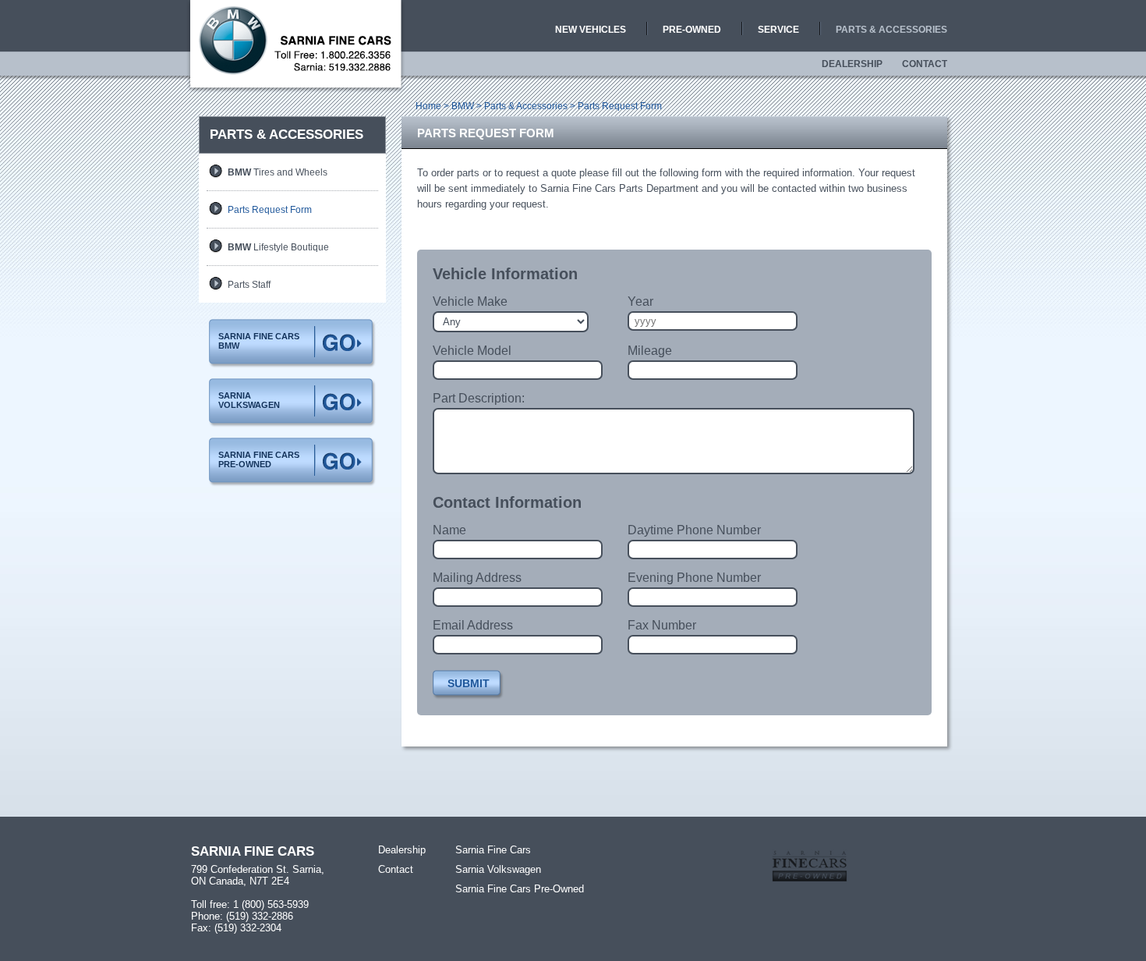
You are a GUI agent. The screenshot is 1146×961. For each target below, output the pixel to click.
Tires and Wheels (277, 172)
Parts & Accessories (891, 29)
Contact (924, 64)
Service (778, 29)
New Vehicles (590, 29)
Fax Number (662, 625)
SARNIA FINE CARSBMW (258, 341)
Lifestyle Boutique (278, 247)
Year (640, 301)
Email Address (473, 625)
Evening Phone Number (694, 577)
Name (449, 530)
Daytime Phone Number (694, 530)
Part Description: (479, 398)
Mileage (650, 350)
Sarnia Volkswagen (498, 869)
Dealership (852, 64)
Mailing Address (477, 577)
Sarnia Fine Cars (493, 850)
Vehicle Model (472, 350)
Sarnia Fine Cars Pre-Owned (519, 889)
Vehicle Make (470, 301)
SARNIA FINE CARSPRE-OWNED (258, 459)
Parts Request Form (270, 209)
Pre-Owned (692, 29)
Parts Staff (249, 284)
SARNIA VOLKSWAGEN (249, 400)
